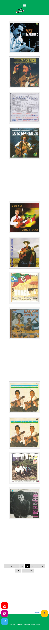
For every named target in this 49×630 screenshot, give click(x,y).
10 (18, 570)
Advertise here (38, 613)
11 (24, 570)
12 (30, 570)
